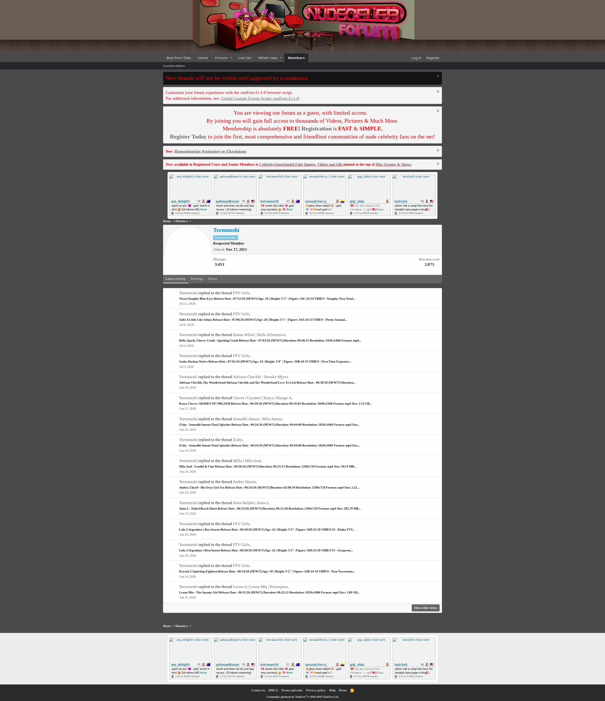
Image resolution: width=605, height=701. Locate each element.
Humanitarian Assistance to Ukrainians (210, 151)
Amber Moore (244, 482)
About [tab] (212, 279)
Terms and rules (292, 690)
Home (203, 57)
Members (296, 57)
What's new (268, 57)
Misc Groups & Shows (393, 164)
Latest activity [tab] (175, 279)
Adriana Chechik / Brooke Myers (260, 377)
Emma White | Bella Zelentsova (259, 335)
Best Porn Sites (179, 57)
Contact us (258, 690)
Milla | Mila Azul (247, 461)
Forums (221, 57)
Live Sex (244, 57)
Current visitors (174, 66)
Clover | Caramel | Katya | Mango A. (262, 398)
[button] (231, 57)
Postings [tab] (197, 279)
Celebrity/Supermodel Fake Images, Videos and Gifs (300, 164)
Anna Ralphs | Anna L (251, 503)
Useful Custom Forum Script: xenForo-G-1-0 (260, 98)
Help (332, 690)
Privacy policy (316, 690)
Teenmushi (188, 293)
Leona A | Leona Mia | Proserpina (260, 586)
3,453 (219, 264)
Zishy (237, 439)
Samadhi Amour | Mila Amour (257, 419)
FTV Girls (241, 293)
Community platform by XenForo (303, 696)
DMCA (273, 690)
